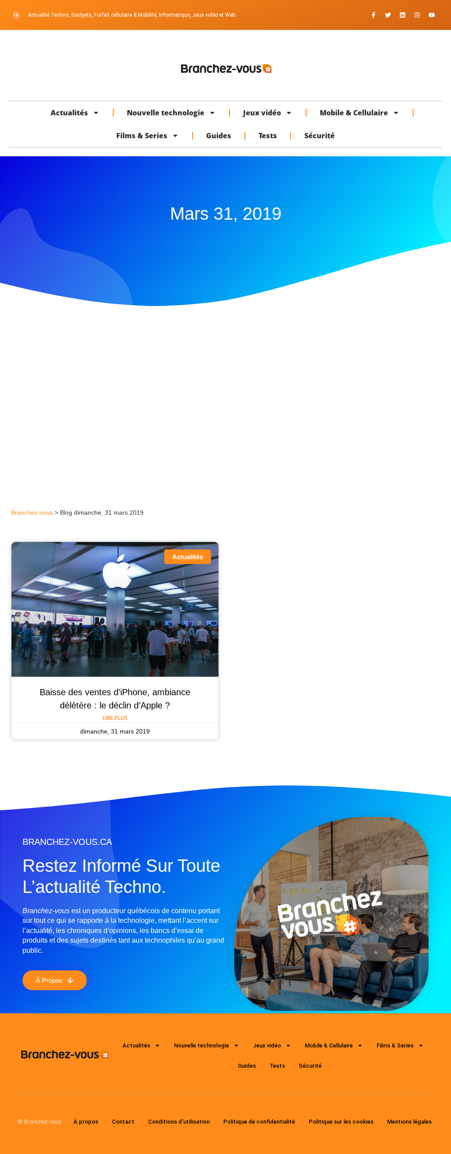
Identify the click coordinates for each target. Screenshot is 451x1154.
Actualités (69, 113)
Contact (123, 1121)
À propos (86, 1121)
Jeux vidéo (262, 113)
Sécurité (319, 135)
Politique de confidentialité (259, 1121)
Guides (218, 135)
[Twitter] (388, 15)
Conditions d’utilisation (179, 1121)
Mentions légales (409, 1121)
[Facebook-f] (373, 15)
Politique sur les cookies (341, 1121)
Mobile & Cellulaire (354, 113)
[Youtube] (431, 15)
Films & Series (141, 135)
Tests (268, 135)
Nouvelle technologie (165, 113)
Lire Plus (115, 718)
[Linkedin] (402, 15)
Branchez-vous (32, 512)
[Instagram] (417, 15)
